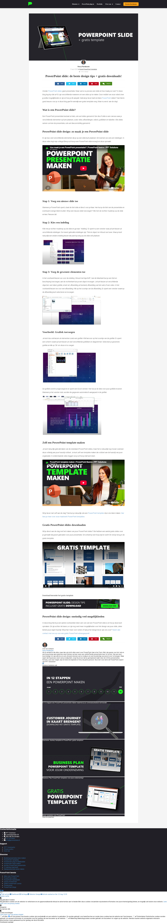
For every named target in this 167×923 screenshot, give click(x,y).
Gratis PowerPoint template (88, 69)
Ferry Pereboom (83, 67)
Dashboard (15, 894)
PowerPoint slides (55, 91)
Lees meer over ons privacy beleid (11, 914)
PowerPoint (106, 98)
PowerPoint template (96, 513)
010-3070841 (10, 838)
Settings (24, 894)
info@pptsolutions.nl (13, 840)
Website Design (35, 894)
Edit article (6, 894)
